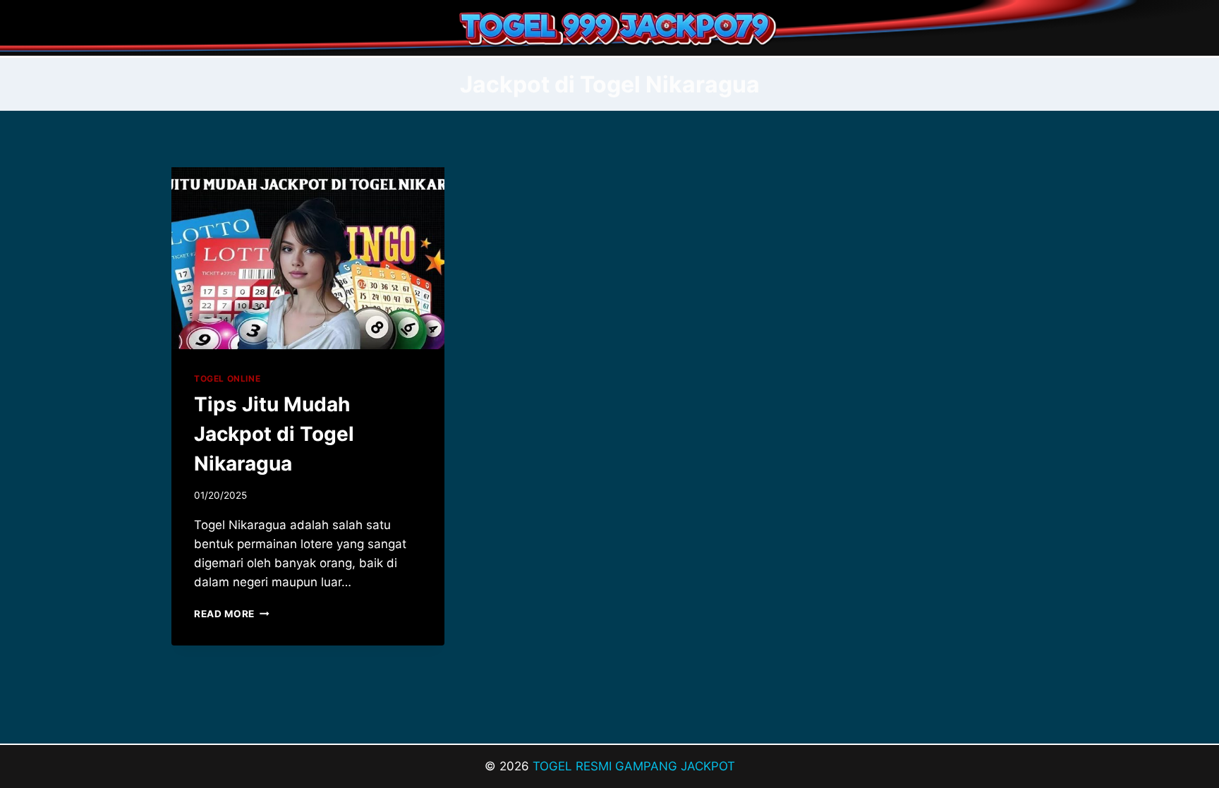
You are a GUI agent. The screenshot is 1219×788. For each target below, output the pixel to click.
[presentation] (307, 258)
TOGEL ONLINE (227, 378)
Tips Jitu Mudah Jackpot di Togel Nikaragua (274, 433)
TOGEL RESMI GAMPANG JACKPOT (634, 766)
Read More (231, 613)
